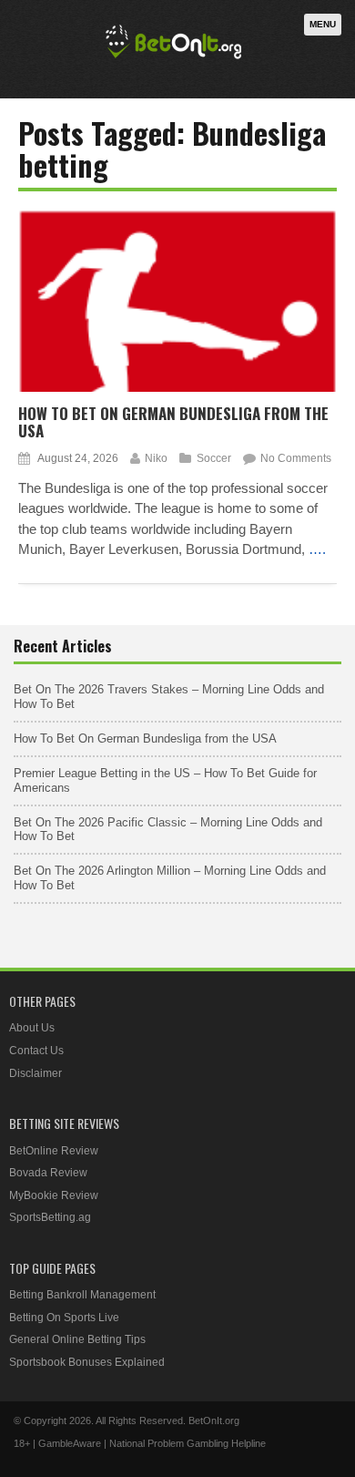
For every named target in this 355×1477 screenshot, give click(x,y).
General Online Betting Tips (77, 1339)
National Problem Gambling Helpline (187, 1443)
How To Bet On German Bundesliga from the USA (173, 422)
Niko (156, 458)
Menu (322, 24)
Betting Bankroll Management (82, 1294)
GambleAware (69, 1443)
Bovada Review (48, 1172)
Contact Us (36, 1050)
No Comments (295, 458)
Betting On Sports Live (64, 1317)
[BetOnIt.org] (174, 61)
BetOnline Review (53, 1150)
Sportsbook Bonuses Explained (87, 1362)
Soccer (214, 458)
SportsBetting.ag (50, 1217)
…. (317, 549)
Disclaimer (35, 1073)
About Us (32, 1027)
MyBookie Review (53, 1195)
